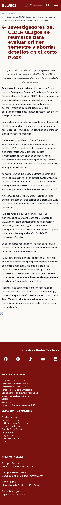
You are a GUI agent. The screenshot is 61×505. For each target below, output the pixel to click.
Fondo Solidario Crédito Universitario (17, 390)
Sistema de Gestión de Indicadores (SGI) (18, 405)
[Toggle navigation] (56, 5)
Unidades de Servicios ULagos (14, 387)
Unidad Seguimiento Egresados (15, 384)
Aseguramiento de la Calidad (14, 381)
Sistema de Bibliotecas (11, 426)
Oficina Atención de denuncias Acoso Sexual (20, 393)
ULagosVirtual (7, 435)
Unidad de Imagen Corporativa (15, 423)
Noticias (14, 14)
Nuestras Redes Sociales (40, 350)
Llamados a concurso (10, 420)
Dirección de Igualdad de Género (15, 396)
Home (4, 14)
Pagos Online (7, 432)
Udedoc (5, 399)
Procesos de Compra (10, 438)
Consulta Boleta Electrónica (13, 429)
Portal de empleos (9, 417)
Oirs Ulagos (6, 402)
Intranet (5, 441)
